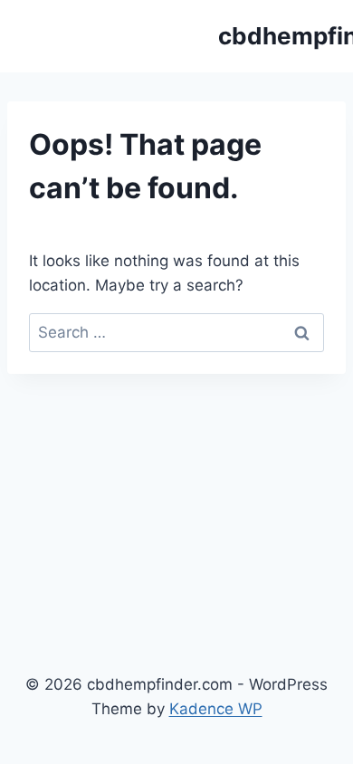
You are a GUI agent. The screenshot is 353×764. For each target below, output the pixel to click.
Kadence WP (215, 709)
